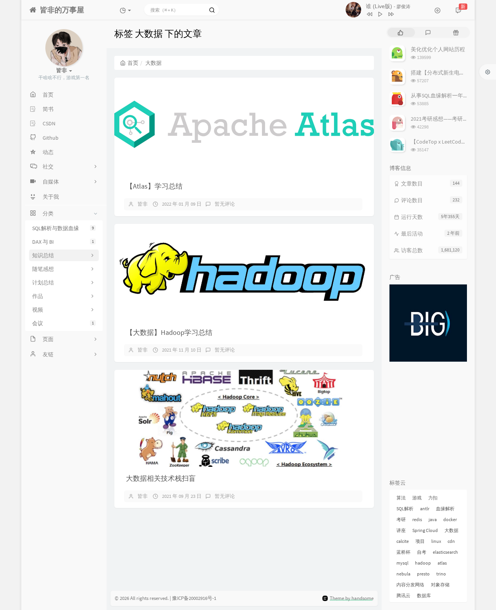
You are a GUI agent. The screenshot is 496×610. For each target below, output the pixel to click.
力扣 (432, 498)
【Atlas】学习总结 (154, 186)
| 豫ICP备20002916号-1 (193, 598)
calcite (402, 541)
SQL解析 (404, 508)
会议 (63, 323)
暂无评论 (225, 204)
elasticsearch (445, 552)
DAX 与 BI (63, 241)
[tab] (400, 32)
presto (423, 574)
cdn (451, 541)
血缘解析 (445, 508)
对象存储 (440, 584)
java (433, 519)
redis (417, 519)
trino (441, 574)
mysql (402, 563)
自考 (421, 552)
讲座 (401, 530)
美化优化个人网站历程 (438, 49)
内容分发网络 (410, 584)
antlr (424, 508)
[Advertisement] (428, 421)
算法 (401, 498)
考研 (401, 519)
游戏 (417, 498)
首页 (132, 62)
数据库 (424, 595)
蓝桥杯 (403, 552)
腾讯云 (403, 595)
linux (436, 541)
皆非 (143, 204)
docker (450, 519)
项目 (420, 541)
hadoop (423, 563)
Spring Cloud (425, 530)
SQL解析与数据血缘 (63, 228)
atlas (442, 563)
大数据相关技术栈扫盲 (161, 478)
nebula (403, 574)
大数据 (451, 530)
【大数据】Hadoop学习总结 (169, 332)
